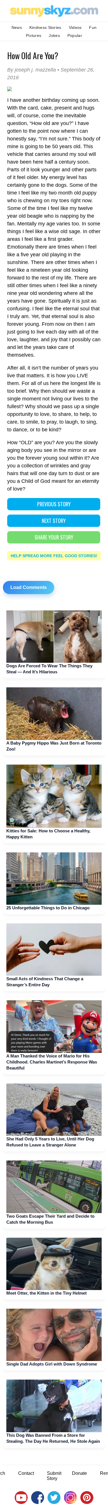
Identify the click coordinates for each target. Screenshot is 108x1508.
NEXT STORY (54, 520)
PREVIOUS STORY (54, 504)
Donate (79, 1473)
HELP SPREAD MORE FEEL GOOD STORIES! (54, 555)
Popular (74, 35)
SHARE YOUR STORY (54, 537)
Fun (92, 27)
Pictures (33, 35)
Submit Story (54, 1476)
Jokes (54, 35)
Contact (26, 1473)
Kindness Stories (45, 27)
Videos (75, 27)
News (17, 27)
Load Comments (28, 587)
